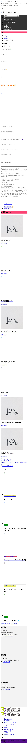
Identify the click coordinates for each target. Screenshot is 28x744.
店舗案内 (6, 26)
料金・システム (8, 19)
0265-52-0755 (9, 636)
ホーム (5, 17)
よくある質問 (7, 28)
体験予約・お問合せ (9, 734)
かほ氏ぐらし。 (8, 32)
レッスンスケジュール (10, 21)
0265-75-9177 (6, 662)
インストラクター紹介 (10, 22)
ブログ (5, 24)
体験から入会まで (8, 729)
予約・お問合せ (8, 29)
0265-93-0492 (6, 689)
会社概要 (6, 733)
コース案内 (7, 721)
